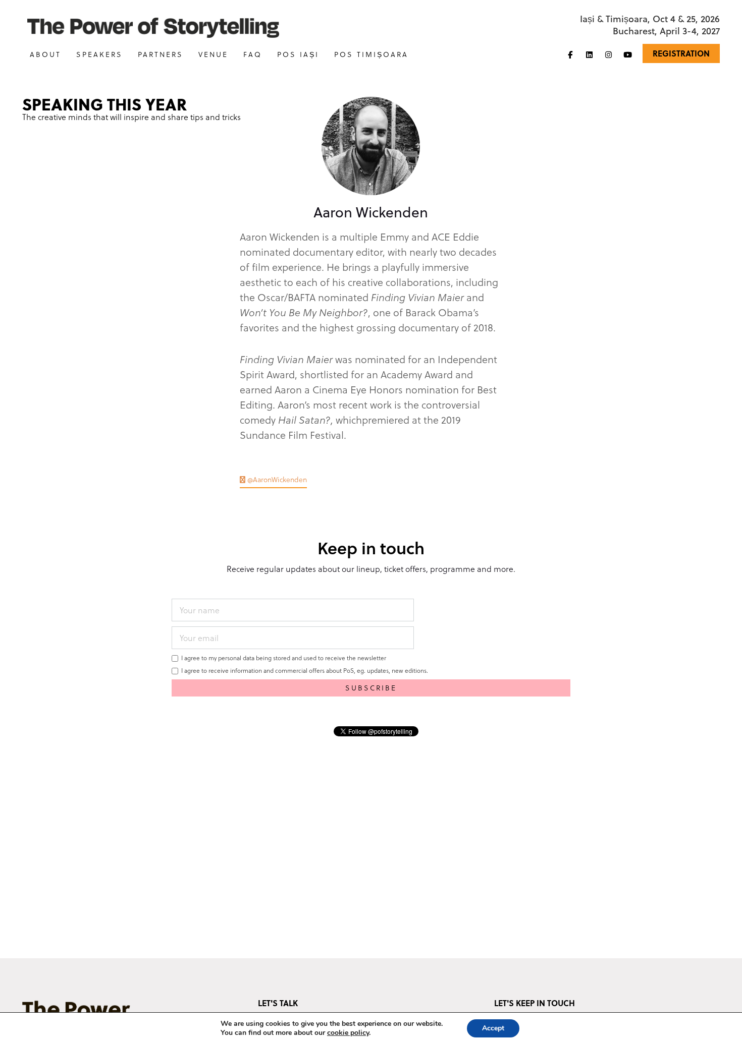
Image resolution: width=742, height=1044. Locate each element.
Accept (493, 1028)
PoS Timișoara (371, 54)
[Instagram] (609, 54)
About (45, 54)
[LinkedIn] (589, 54)
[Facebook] (570, 54)
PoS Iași (298, 54)
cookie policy (348, 1032)
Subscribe (371, 687)
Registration (681, 53)
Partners (160, 54)
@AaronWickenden (276, 479)
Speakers (99, 54)
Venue (213, 54)
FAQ (252, 54)
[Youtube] (628, 54)
